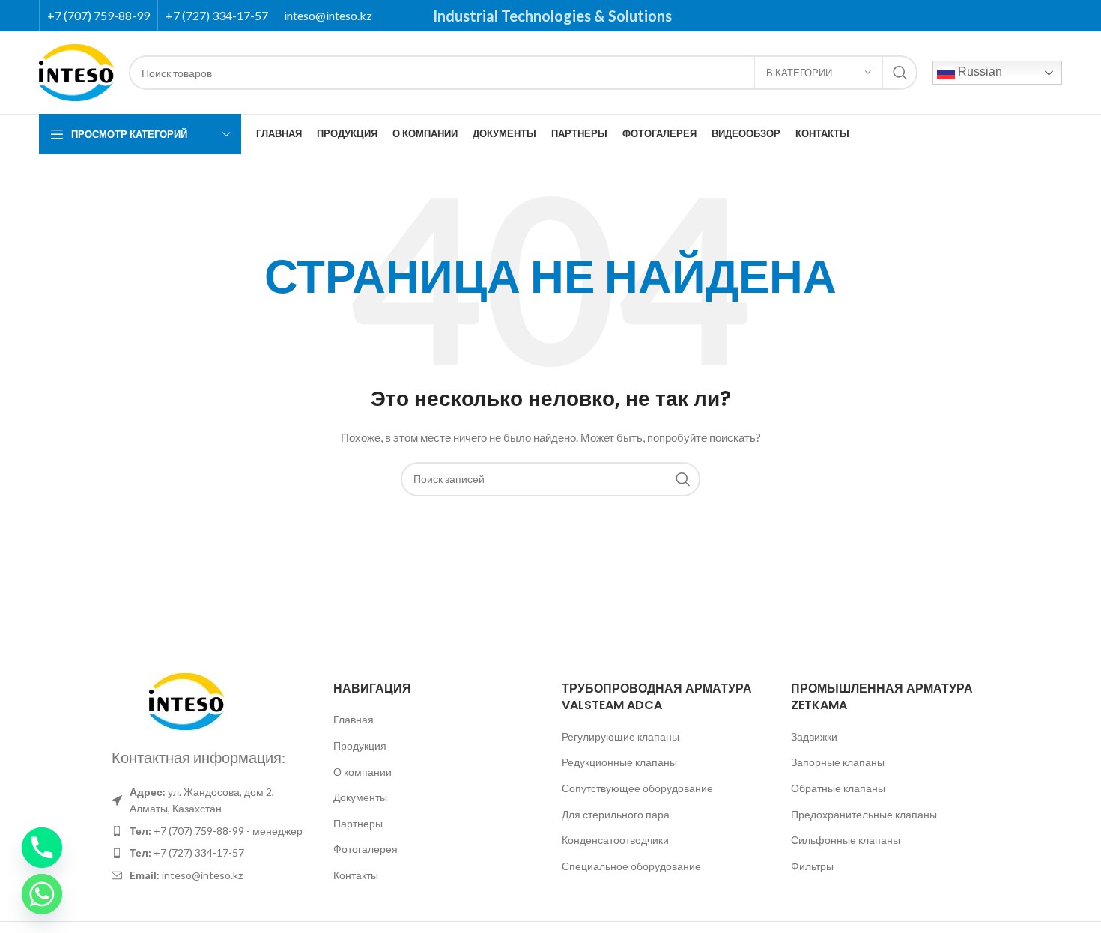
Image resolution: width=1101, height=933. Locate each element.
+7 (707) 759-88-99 (98, 15)
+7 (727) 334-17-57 (217, 15)
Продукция (359, 745)
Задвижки (814, 736)
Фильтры (812, 866)
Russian (978, 71)
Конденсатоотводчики (615, 839)
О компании (362, 771)
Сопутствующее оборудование (637, 788)
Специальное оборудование (631, 866)
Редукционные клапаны (619, 762)
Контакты (355, 875)
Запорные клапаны (838, 762)
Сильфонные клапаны (845, 839)
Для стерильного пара (616, 814)
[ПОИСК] (900, 72)
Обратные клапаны (838, 788)
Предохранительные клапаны (864, 814)
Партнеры (358, 823)
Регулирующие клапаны (620, 736)
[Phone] (42, 847)
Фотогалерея (365, 848)
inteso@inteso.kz (328, 15)
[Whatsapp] (42, 894)
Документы (360, 797)
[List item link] (207, 831)
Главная (353, 719)
